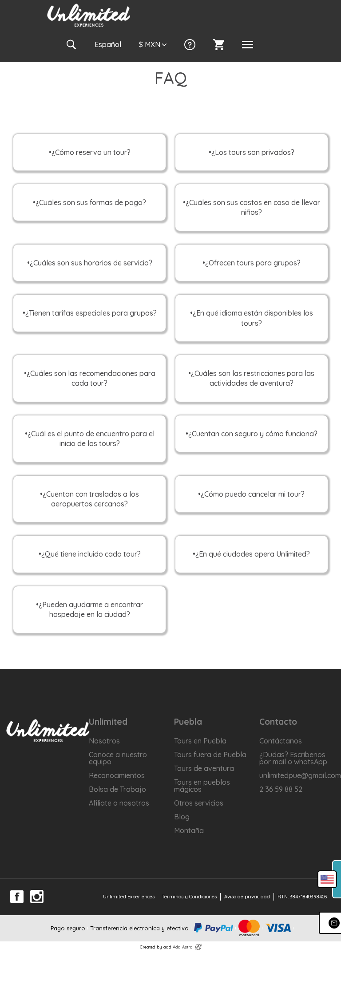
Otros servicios (198, 802)
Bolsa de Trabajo (117, 789)
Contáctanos (280, 740)
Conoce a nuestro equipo (118, 758)
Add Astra (183, 946)
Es (108, 44)
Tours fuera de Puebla (210, 754)
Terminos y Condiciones (189, 896)
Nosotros (104, 740)
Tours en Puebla (200, 740)
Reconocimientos (117, 775)
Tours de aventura (204, 768)
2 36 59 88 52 (280, 789)
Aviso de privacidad (247, 896)
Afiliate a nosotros (119, 802)
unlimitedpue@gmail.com (298, 775)
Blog (182, 816)
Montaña (189, 830)
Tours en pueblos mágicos (202, 786)
